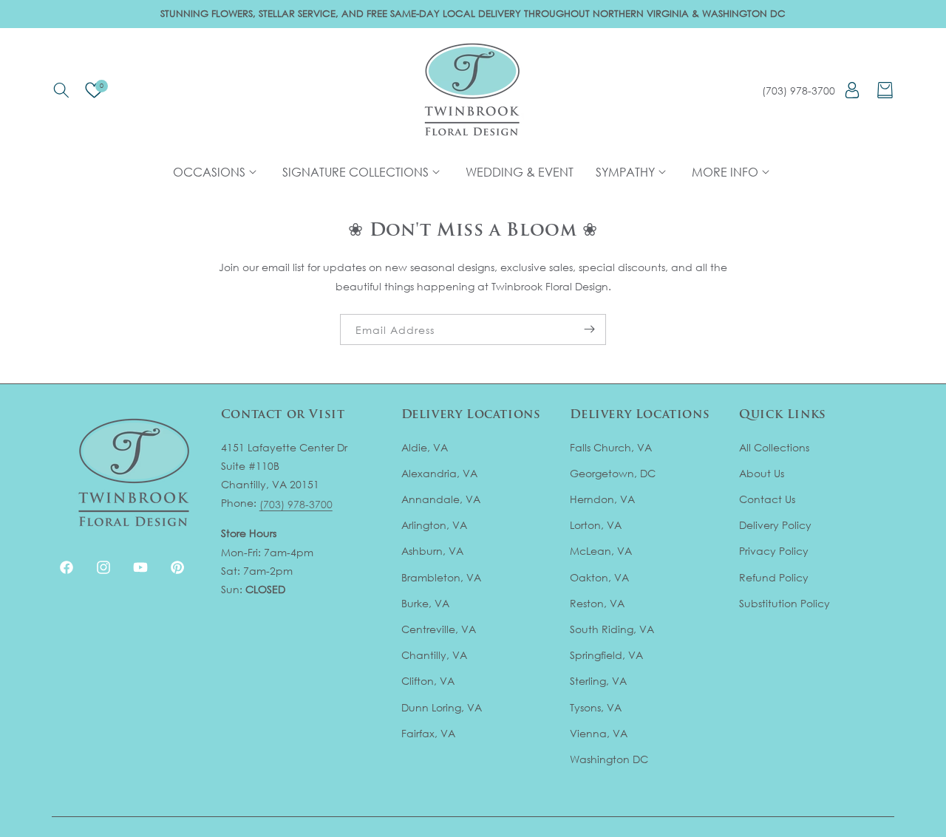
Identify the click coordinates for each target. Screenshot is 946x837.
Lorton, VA (596, 525)
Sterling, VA (598, 681)
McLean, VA (601, 551)
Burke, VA (425, 603)
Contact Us (767, 499)
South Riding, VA (612, 629)
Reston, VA (597, 603)
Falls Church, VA (611, 447)
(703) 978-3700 (798, 90)
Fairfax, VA (428, 733)
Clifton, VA (428, 681)
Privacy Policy (774, 551)
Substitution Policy (784, 603)
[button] (61, 90)
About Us (761, 473)
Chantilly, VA (434, 655)
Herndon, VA (602, 499)
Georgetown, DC (613, 473)
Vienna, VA (598, 733)
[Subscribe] (589, 329)
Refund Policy (774, 577)
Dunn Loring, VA (441, 707)
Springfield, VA (606, 655)
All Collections (774, 447)
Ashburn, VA (432, 551)
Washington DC (609, 759)
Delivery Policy (775, 525)
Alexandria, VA (439, 473)
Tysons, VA (596, 707)
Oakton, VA (599, 577)
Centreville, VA (438, 629)
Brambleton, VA (441, 577)
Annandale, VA (440, 499)
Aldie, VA (424, 447)
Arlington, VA (434, 525)
